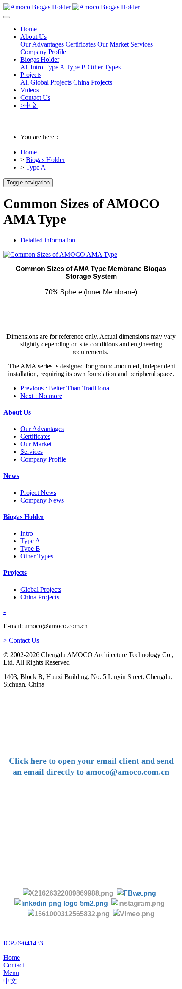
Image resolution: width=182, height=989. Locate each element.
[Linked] (61, 903)
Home (28, 29)
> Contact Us (21, 640)
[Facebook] (136, 892)
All (24, 67)
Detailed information (47, 240)
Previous (65, 388)
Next (41, 395)
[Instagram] (138, 903)
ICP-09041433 (23, 943)
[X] (68, 892)
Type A (36, 167)
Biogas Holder (45, 159)
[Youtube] (70, 913)
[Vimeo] (133, 913)
